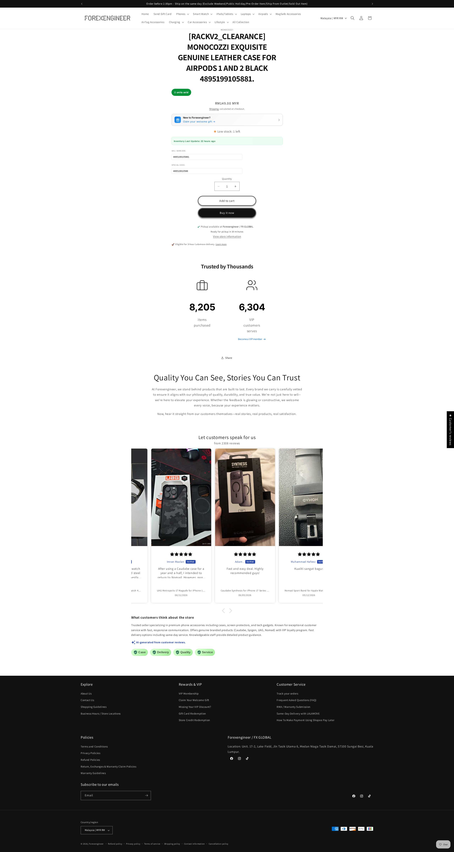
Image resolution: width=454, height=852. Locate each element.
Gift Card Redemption (192, 713)
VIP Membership (189, 693)
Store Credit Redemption (194, 720)
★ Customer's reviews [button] (451, 429)
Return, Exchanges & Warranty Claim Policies (108, 766)
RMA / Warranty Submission (293, 706)
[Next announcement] (372, 3)
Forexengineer (96, 843)
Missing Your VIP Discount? (195, 706)
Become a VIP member (250, 339)
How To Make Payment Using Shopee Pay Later (305, 720)
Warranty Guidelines (93, 773)
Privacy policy (133, 843)
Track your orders (287, 693)
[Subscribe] (146, 795)
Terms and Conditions (94, 746)
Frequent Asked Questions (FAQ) (297, 700)
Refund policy (115, 843)
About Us (86, 693)
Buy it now (227, 213)
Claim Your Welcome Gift (194, 700)
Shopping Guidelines (94, 706)
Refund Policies (90, 759)
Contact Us (87, 700)
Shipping (214, 109)
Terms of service (152, 843)
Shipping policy (172, 843)
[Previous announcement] (82, 3)
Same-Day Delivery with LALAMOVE (298, 713)
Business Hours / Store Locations (101, 713)
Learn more (221, 244)
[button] (182, 14)
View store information (227, 236)
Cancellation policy (219, 843)
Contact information (194, 843)
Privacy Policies (90, 753)
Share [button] (228, 358)
